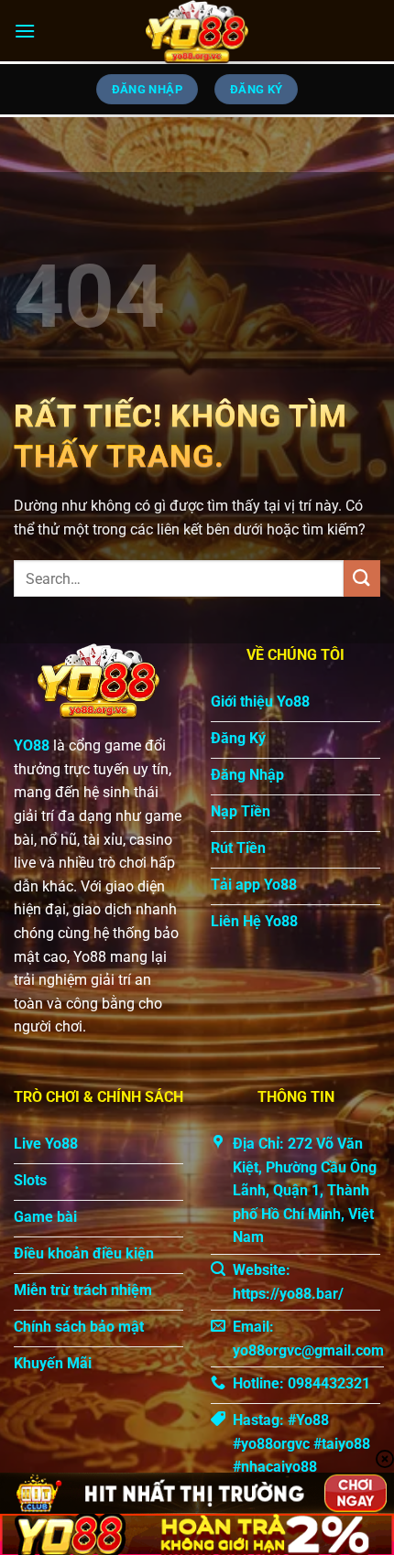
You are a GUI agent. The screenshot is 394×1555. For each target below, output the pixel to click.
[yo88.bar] (197, 32)
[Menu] (25, 30)
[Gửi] (362, 578)
